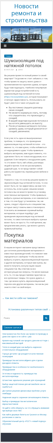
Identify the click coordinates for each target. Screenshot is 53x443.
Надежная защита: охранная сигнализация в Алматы (25, 397)
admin (20, 70)
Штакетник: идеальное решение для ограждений (23, 380)
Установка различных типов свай (29, 309)
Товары (8, 56)
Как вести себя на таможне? (20, 298)
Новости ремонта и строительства (26, 13)
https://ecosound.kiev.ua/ (16, 96)
